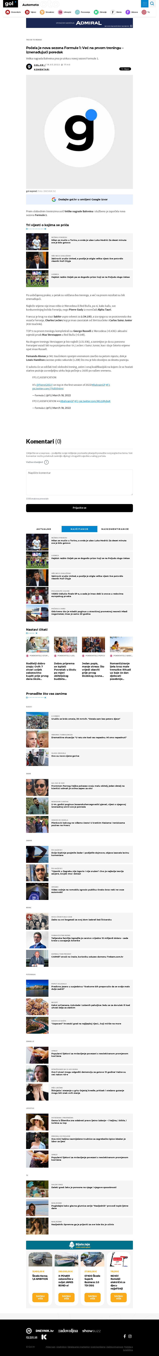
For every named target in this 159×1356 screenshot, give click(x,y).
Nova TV (29, 1331)
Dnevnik (45, 1331)
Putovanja (85, 12)
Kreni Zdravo (43, 1337)
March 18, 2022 (61, 395)
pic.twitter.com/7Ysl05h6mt (47, 388)
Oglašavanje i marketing (79, 1346)
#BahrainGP (98, 385)
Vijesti (33, 12)
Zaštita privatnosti (114, 1346)
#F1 (108, 385)
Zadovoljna (68, 1331)
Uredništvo (61, 1346)
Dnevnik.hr (16, 12)
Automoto (30, 5)
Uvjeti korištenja (98, 1346)
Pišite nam (50, 1346)
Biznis (119, 12)
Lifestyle (67, 12)
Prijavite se (79, 507)
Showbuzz (91, 1331)
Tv (149, 12)
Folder (31, 1337)
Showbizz (50, 12)
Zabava (134, 12)
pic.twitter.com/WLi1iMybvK (94, 401)
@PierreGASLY (44, 385)
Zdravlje (103, 12)
